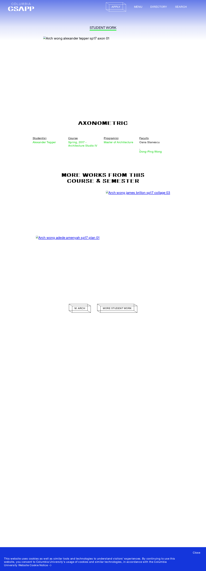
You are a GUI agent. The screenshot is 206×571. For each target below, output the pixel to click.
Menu (138, 7)
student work (103, 28)
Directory (158, 7)
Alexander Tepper (44, 142)
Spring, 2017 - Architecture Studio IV (82, 144)
